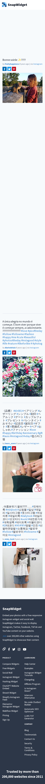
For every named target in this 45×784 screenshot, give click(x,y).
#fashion (29, 334)
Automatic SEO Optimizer (31, 710)
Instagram (37, 64)
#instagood (27, 340)
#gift (40, 433)
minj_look (9, 539)
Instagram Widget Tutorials (32, 674)
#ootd (24, 519)
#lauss (6, 436)
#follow (6, 334)
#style (37, 340)
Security (28, 743)
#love (24, 331)
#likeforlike (23, 343)
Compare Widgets (10, 663)
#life (4, 343)
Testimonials (30, 734)
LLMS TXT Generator (29, 717)
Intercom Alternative (29, 696)
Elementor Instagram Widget (11, 705)
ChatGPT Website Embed (10, 687)
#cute (20, 337)
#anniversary (30, 433)
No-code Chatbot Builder (32, 703)
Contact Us (29, 739)
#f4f (21, 525)
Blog (26, 730)
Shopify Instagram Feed (11, 698)
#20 (4, 525)
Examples (28, 668)
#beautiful (30, 337)
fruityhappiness (12, 64)
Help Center (29, 663)
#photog (37, 343)
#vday (26, 436)
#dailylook (26, 516)
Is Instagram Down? (30, 689)
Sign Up (6, 719)
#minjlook (11, 509)
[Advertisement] (22, 35)
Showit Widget (9, 692)
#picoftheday (35, 331)
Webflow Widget (10, 710)
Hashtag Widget (10, 681)
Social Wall (7, 672)
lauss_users (10, 443)
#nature (12, 343)
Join (4, 636)
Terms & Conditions (29, 749)
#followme (18, 334)
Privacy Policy (30, 754)
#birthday (16, 433)
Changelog (29, 679)
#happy (6, 337)
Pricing (5, 715)
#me (13, 337)
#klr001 (18, 410)
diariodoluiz (10, 347)
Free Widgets (8, 668)
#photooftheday (11, 340)
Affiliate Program (32, 684)
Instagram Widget (11, 677)
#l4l (17, 525)
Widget (17, 4)
